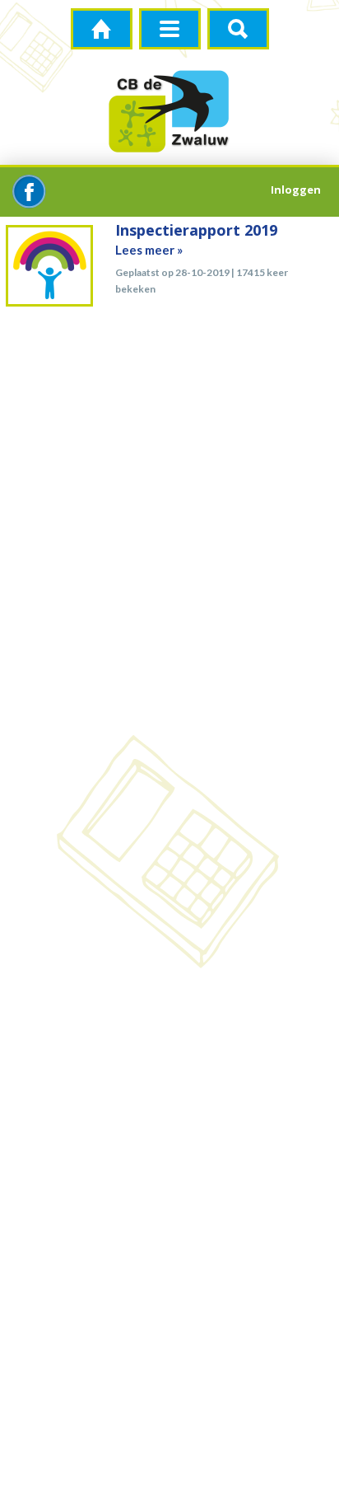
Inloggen (296, 189)
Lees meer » (149, 249)
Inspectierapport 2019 (196, 230)
